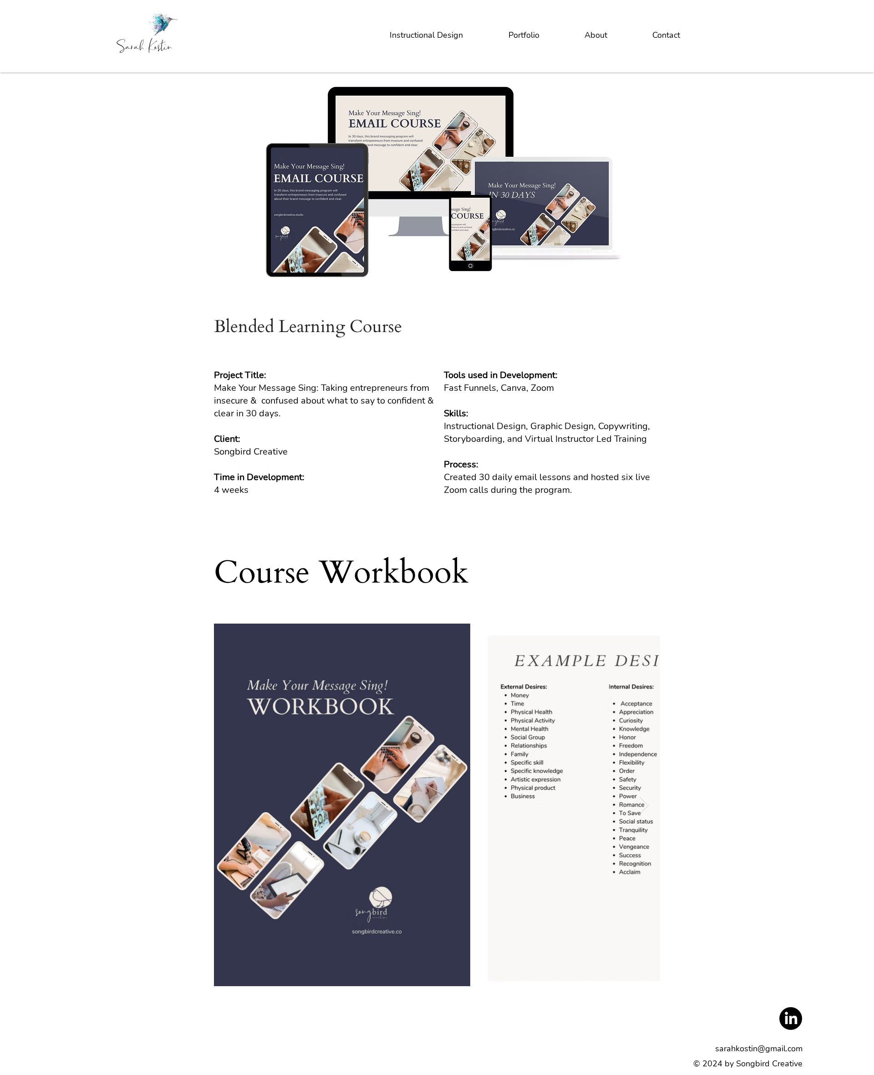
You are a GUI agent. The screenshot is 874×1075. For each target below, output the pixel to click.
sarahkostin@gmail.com (759, 1048)
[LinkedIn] (790, 1018)
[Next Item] (644, 805)
